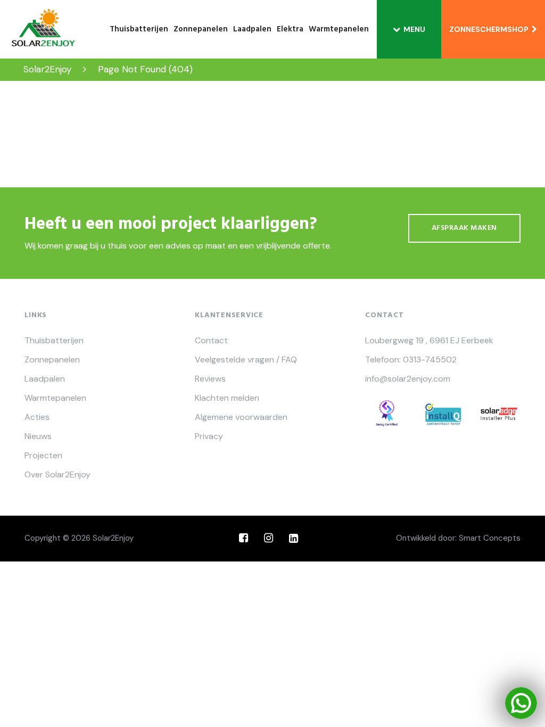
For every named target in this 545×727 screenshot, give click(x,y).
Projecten (43, 455)
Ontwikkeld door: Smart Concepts (458, 538)
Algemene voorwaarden (241, 417)
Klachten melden (227, 398)
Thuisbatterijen (139, 29)
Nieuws (38, 436)
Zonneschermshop (490, 29)
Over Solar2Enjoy (57, 474)
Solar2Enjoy (113, 538)
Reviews (210, 379)
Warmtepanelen (339, 29)
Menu (414, 29)
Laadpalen (252, 29)
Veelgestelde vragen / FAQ (246, 360)
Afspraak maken (464, 228)
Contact (211, 340)
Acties (36, 417)
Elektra (290, 29)
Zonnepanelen (201, 29)
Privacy (209, 436)
